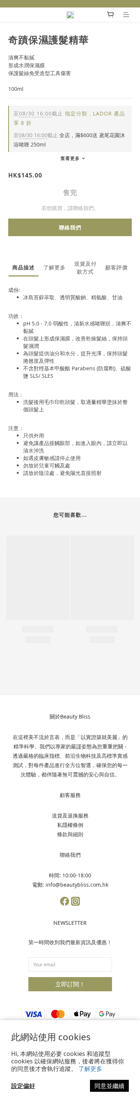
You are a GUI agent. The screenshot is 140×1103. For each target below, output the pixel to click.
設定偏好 (23, 1086)
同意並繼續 (109, 1086)
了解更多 (90, 1069)
